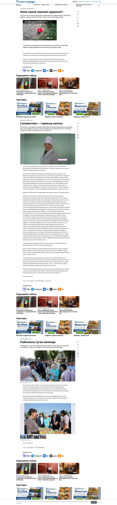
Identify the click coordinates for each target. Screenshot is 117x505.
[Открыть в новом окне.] (26, 70)
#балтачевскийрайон (39, 280)
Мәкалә (18, 5)
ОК (90, 1)
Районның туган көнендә (61, 4)
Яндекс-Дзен (95, 1)
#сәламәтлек (48, 280)
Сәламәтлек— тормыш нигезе (41, 4)
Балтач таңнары (25, 1)
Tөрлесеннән (23, 8)
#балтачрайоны (30, 280)
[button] (74, 418)
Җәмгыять (22, 120)
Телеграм (87, 1)
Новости (22, 338)
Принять (94, 502)
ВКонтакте (81, 1)
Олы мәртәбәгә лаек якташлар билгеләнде (83, 5)
